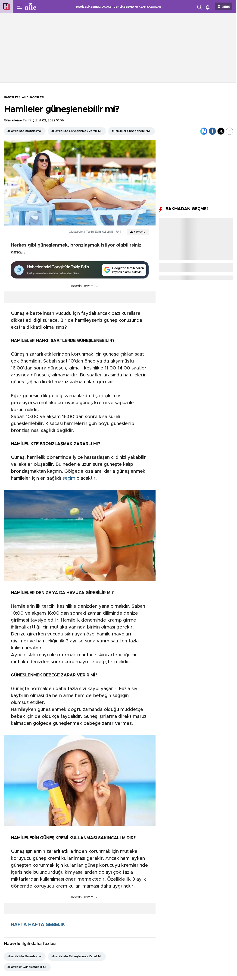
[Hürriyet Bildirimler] (209, 6)
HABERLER (11, 97)
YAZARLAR (154, 7)
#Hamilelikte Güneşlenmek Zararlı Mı (76, 131)
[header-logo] (40, 6)
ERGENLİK (117, 7)
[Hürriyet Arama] (200, 6)
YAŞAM (142, 7)
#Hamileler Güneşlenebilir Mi (131, 131)
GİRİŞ (226, 6)
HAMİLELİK (83, 7)
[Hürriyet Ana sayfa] (6, 6)
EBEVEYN (130, 7)
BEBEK (95, 7)
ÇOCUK (105, 7)
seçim (68, 478)
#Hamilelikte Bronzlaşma (24, 131)
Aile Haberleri (33, 97)
